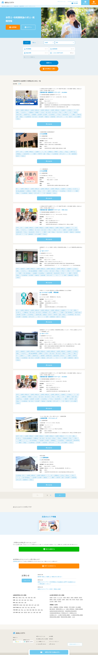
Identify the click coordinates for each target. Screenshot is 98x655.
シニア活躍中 (19, 273)
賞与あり (61, 151)
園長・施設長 (52, 609)
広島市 (81, 599)
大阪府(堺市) (21, 6)
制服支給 (47, 116)
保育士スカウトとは (61, 1)
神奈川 (20, 597)
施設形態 (37, 53)
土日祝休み (69, 110)
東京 (17, 597)
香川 (36, 609)
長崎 (29, 612)
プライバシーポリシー (54, 641)
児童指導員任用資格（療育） (71, 611)
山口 (25, 609)
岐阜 (22, 602)
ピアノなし (26, 440)
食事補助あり (19, 153)
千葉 (26, 597)
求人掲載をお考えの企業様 (73, 1)
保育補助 (66, 607)
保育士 (51, 607)
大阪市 (67, 599)
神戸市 (73, 599)
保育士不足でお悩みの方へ (52, 652)
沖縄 (40, 612)
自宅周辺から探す (50, 68)
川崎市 (72, 597)
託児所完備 (18, 475)
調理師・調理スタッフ (60, 609)
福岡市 (55, 601)
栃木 (32, 597)
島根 (28, 609)
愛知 (17, 602)
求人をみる (49, 124)
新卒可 (17, 110)
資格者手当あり (27, 114)
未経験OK (63, 110)
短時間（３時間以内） (55, 110)
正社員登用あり (52, 114)
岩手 (33, 605)
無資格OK (23, 268)
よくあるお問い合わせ (41, 644)
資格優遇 (34, 114)
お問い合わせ (52, 644)
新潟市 (80, 597)
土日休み (42, 112)
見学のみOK (59, 116)
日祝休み (18, 118)
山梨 (32, 607)
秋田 (38, 605)
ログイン (29, 27)
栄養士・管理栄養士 (70, 609)
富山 (29, 607)
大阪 (17, 600)
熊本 (22, 612)
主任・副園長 (78, 607)
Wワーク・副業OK (73, 112)
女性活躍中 (41, 116)
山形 (35, 605)
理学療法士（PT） (65, 613)
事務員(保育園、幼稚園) (66, 616)
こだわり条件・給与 (63, 53)
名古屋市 (59, 599)
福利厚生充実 (19, 232)
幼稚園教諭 (55, 607)
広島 (19, 609)
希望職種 (37, 49)
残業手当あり (73, 151)
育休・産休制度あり (27, 273)
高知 (42, 609)
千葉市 (64, 597)
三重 (25, 602)
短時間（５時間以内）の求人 (30, 6)
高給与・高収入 (19, 114)
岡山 (22, 609)
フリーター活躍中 (63, 275)
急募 (17, 116)
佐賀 (37, 612)
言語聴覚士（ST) (53, 615)
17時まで (61, 112)
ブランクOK (76, 110)
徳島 (39, 609)
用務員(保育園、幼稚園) (55, 616)
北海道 (20, 605)
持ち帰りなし (24, 112)
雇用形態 (63, 49)
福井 (34, 607)
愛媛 (33, 609)
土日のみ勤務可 (77, 116)
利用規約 (51, 638)
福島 (27, 605)
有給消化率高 (65, 114)
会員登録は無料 (16, 561)
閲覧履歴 (75, 3)
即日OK (69, 191)
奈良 (28, 600)
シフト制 (65, 116)
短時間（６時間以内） (45, 110)
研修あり (22, 116)
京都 (22, 600)
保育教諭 (61, 607)
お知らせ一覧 (27, 580)
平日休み (59, 114)
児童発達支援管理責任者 (55, 613)
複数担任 (45, 314)
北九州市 (52, 601)
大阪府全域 (16, 6)
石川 (26, 607)
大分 (32, 612)
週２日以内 (35, 116)
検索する (49, 62)
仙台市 (54, 597)
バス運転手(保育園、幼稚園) (64, 615)
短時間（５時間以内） (35, 110)
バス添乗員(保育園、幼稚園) (77, 615)
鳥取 (31, 609)
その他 (73, 616)
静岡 (20, 602)
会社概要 (51, 636)
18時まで (66, 112)
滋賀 (25, 600)
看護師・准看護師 (79, 609)
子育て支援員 (72, 607)
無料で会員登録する (50, 566)
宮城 (24, 605)
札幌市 (51, 597)
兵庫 (20, 600)
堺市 (71, 599)
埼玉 (23, 597)
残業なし (18, 112)
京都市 (63, 599)
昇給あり (67, 151)
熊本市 (59, 601)
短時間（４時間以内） (25, 110)
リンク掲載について (40, 641)
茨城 (29, 597)
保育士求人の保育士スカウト (7, 6)
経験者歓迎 (74, 153)
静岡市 (51, 599)
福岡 (19, 612)
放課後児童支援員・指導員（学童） (57, 611)
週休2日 (70, 116)
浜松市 (54, 599)
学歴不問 (79, 114)
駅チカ (22, 151)
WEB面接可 (45, 312)
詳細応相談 (53, 116)
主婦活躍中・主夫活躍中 (42, 114)
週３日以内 (48, 112)
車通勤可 (37, 112)
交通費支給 (31, 112)
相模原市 (76, 597)
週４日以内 (54, 112)
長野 (23, 607)
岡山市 (77, 599)
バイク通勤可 (72, 114)
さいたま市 (59, 597)
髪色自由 (65, 438)
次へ (60, 495)
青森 (30, 605)
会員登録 (13, 27)
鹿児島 (25, 612)
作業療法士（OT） (73, 613)
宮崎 (34, 612)
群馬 (35, 597)
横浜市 (68, 597)
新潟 (20, 607)
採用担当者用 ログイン (74, 644)
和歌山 (31, 600)
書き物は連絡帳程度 (20, 191)
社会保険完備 (28, 116)
